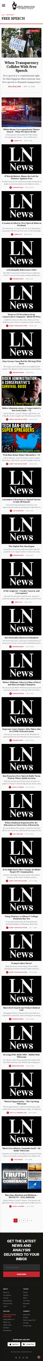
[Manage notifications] (38, 1357)
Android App (27, 1326)
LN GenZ (6, 1327)
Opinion (25, 1295)
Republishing (7, 1301)
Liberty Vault (7, 1325)
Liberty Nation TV (9, 1319)
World (25, 1298)
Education (26, 1303)
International (7, 1330)
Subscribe (21, 1274)
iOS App (25, 1323)
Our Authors (7, 1295)
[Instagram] (27, 1358)
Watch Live (6, 1322)
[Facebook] (20, 1358)
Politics (25, 1292)
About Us (6, 1292)
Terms (5, 1306)
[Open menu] (4, 5)
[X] (16, 1358)
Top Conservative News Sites (9, 1315)
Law (24, 1306)
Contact (5, 1298)
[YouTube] (23, 1358)
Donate (25, 1317)
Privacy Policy (7, 1303)
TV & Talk (26, 1301)
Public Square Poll (29, 1320)
